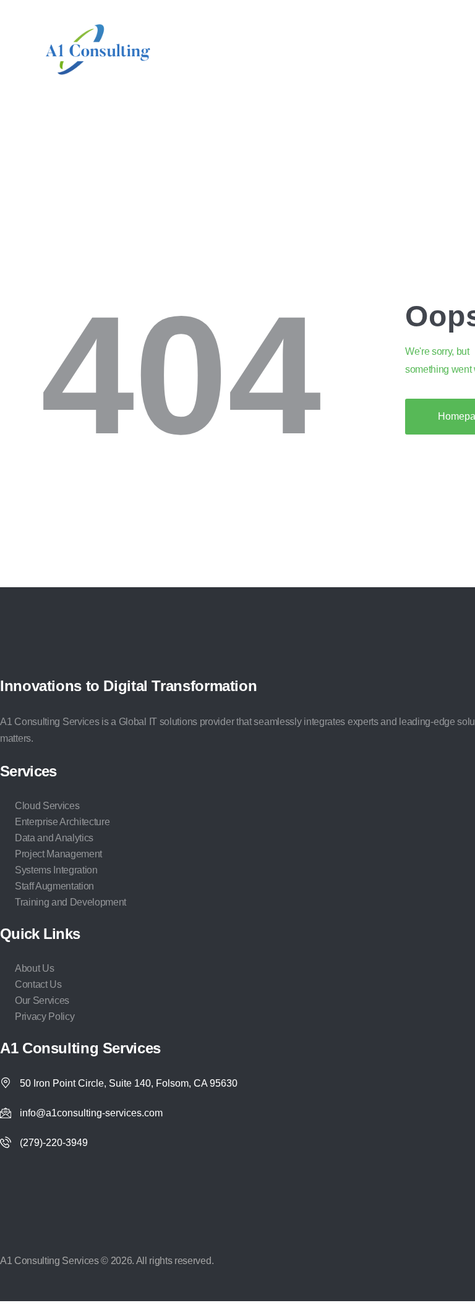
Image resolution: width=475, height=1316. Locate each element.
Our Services (42, 1000)
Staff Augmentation (54, 886)
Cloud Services (47, 805)
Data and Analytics (54, 838)
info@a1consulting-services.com (91, 1113)
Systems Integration (56, 870)
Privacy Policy (44, 1016)
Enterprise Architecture (62, 822)
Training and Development (70, 902)
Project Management (58, 854)
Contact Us (38, 984)
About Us (34, 968)
